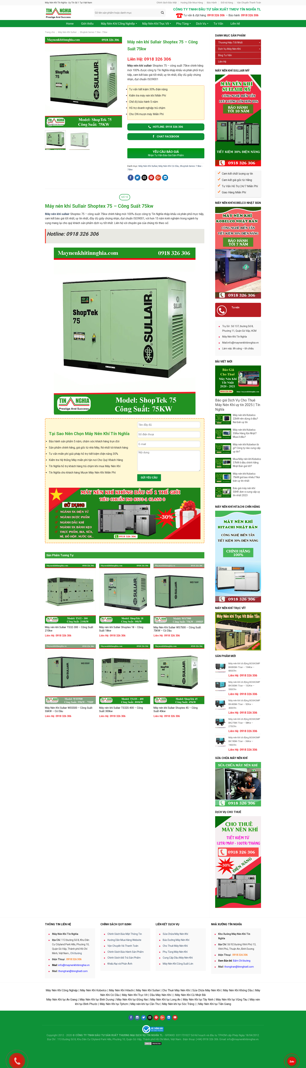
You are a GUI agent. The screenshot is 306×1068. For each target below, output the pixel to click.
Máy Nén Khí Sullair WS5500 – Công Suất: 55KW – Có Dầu (69, 709)
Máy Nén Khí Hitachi (121, 990)
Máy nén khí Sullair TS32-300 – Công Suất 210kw (69, 629)
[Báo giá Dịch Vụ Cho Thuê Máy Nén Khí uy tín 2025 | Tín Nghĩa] (238, 381)
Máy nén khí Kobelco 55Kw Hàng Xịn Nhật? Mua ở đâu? (245, 433)
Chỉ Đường (76, 953)
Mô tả (124, 197)
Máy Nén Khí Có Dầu (168, 166)
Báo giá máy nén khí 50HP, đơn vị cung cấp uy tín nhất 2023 (246, 492)
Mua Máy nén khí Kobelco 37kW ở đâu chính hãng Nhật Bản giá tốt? (247, 463)
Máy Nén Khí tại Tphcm (114, 1004)
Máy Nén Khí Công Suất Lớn (178, 963)
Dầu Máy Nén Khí (160, 995)
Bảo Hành (212, 2)
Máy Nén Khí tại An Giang (61, 999)
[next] (116, 82)
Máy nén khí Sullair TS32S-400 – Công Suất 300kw (121, 709)
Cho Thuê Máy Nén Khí (175, 945)
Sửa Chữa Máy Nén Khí (175, 934)
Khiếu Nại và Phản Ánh (119, 963)
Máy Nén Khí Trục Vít (135, 995)
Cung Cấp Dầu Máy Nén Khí (178, 957)
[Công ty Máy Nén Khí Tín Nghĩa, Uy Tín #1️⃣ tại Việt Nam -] (67, 12)
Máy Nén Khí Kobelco (93, 990)
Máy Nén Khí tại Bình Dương (97, 999)
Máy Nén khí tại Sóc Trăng (178, 1004)
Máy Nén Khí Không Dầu (238, 990)
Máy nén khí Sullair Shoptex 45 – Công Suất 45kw (176, 709)
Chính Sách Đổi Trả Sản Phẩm (124, 957)
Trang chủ (50, 32)
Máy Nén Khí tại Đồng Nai (132, 999)
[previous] (51, 82)
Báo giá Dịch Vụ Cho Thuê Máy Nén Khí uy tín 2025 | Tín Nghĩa (237, 405)
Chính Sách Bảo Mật (167, 2)
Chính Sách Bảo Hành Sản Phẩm (125, 951)
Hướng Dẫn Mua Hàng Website (124, 940)
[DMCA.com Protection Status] (153, 1043)
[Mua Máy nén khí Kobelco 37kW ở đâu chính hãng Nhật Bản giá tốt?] (223, 463)
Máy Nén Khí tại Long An (165, 999)
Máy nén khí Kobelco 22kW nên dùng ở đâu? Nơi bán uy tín (245, 419)
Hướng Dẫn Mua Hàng (192, 2)
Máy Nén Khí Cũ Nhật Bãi (190, 995)
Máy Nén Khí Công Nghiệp (62, 990)
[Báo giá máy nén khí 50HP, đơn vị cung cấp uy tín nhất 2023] (223, 492)
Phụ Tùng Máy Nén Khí (175, 951)
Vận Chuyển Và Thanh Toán (122, 945)
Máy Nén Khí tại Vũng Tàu (231, 999)
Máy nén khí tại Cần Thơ (145, 1004)
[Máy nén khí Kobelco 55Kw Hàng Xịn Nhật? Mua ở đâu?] (223, 434)
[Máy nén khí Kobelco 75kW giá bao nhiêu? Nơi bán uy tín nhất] (223, 477)
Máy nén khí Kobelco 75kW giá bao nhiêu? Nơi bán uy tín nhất (246, 477)
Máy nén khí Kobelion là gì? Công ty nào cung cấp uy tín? (246, 448)
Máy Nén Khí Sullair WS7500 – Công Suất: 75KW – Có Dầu (177, 629)
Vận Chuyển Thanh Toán (249, 2)
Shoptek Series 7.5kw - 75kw (93, 32)
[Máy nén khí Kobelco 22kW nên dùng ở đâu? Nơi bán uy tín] (223, 419)
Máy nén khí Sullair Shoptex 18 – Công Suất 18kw (121, 629)
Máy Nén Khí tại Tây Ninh (198, 999)
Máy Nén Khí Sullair (67, 32)
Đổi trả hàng (227, 2)
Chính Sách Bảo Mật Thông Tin (124, 934)
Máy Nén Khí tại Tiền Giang (214, 1004)
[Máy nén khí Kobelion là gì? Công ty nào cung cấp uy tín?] (223, 448)
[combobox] (130, 13)
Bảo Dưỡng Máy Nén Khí (176, 940)
